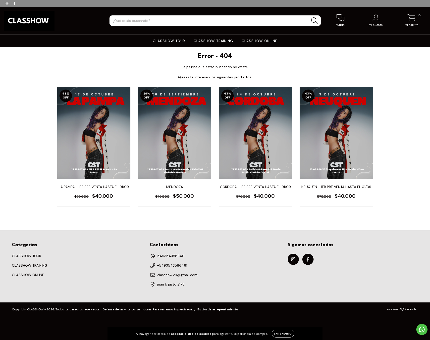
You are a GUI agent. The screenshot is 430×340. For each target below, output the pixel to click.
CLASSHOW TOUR (169, 41)
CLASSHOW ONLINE (259, 41)
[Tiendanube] (402, 310)
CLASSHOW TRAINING (213, 41)
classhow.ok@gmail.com (177, 275)
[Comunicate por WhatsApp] (422, 329)
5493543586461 (171, 256)
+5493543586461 (172, 265)
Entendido (283, 333)
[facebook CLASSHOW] (14, 3)
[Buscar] (314, 21)
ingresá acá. (183, 309)
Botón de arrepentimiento (217, 309)
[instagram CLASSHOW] (7, 3)
